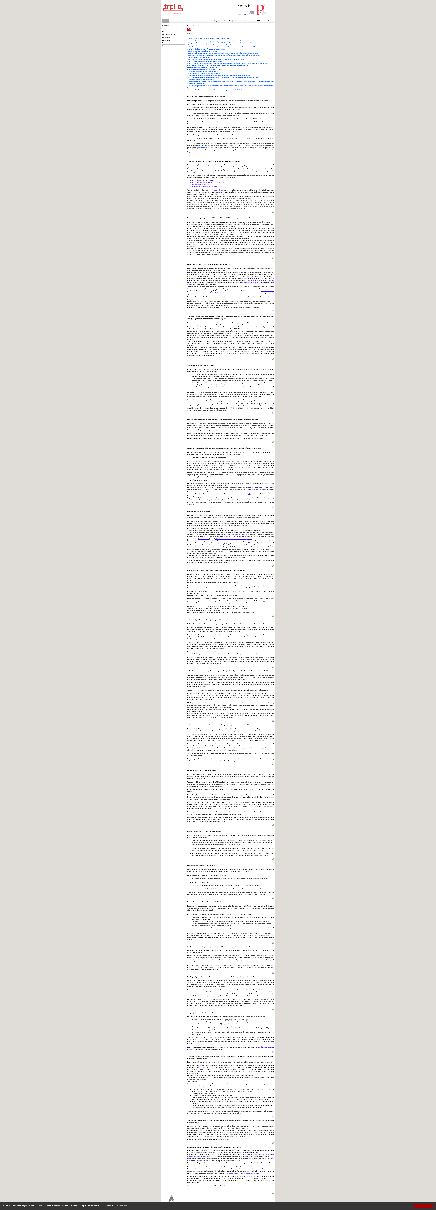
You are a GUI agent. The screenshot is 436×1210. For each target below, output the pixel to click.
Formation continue (178, 21)
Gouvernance (166, 37)
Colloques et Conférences (243, 21)
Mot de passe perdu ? (243, 14)
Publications (267, 21)
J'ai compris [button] (423, 1206)
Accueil (189, 25)
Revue (220, 21)
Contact (164, 46)
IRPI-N (166, 21)
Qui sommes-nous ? (168, 34)
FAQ (199, 25)
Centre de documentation (197, 21)
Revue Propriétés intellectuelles (244, 6)
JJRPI (258, 21)
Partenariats (166, 43)
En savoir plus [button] (121, 1206)
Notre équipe (166, 40)
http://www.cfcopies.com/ (205, 148)
